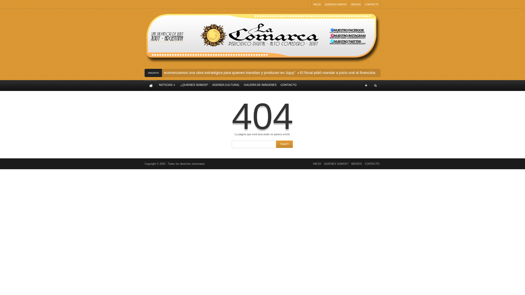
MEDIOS (356, 4)
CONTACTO (371, 4)
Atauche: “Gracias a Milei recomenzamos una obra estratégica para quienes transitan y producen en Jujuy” (204, 73)
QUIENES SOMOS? (336, 4)
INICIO (317, 4)
